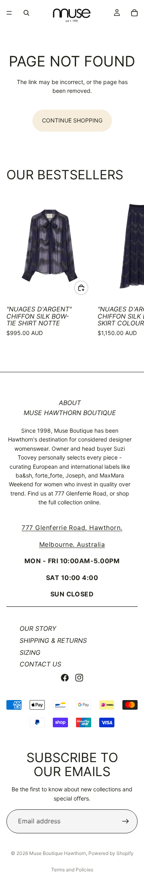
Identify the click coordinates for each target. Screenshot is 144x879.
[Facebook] (65, 677)
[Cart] (134, 13)
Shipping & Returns (53, 640)
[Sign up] (125, 821)
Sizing (30, 652)
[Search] (26, 13)
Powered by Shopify (111, 853)
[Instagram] (79, 677)
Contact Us (40, 664)
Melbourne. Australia (72, 544)
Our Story (38, 628)
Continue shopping (72, 120)
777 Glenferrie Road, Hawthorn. (72, 528)
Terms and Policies (72, 870)
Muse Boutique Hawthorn (57, 853)
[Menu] (9, 13)
